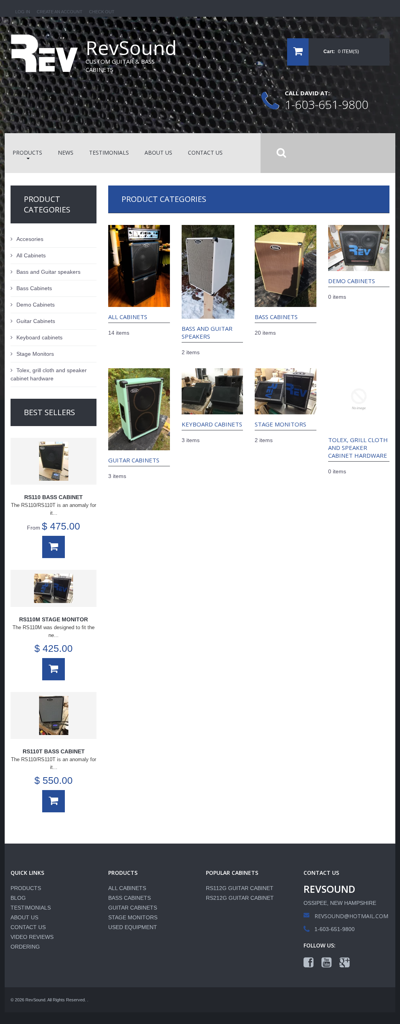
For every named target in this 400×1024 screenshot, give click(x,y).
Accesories (29, 239)
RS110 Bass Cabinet (53, 497)
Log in (22, 11)
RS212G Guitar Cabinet (240, 898)
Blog (18, 898)
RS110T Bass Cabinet (54, 751)
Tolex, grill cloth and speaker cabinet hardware (358, 447)
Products (26, 888)
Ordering (25, 947)
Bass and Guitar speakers (207, 332)
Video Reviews (32, 937)
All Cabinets (127, 317)
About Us (24, 917)
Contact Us (28, 927)
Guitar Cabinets (133, 460)
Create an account (59, 11)
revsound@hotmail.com (351, 916)
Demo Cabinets (351, 281)
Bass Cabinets (276, 317)
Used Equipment (132, 927)
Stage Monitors (280, 424)
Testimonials (31, 907)
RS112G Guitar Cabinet (239, 888)
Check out (101, 11)
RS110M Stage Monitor (53, 619)
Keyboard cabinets (212, 424)
